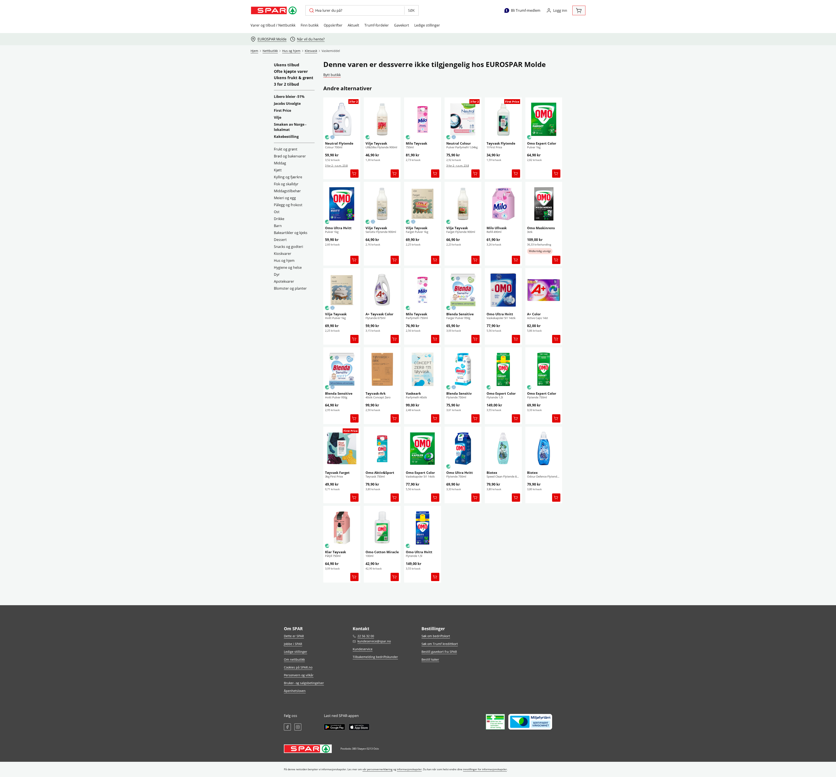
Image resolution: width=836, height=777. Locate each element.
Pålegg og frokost (288, 204)
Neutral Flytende (339, 143)
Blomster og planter (290, 288)
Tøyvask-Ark (376, 393)
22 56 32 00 (365, 636)
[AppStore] (359, 727)
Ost (277, 211)
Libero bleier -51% (289, 96)
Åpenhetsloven (295, 691)
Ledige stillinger (427, 25)
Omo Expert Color (541, 143)
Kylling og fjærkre (288, 177)
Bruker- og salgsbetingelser (304, 683)
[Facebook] (287, 727)
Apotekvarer (284, 281)
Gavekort (401, 25)
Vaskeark (413, 393)
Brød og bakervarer (290, 156)
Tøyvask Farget (337, 472)
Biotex (492, 472)
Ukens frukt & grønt (293, 77)
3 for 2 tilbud (286, 84)
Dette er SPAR (294, 636)
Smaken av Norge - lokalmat (290, 127)
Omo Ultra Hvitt (338, 228)
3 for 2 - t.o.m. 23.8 (336, 165)
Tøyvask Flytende (501, 143)
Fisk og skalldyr (286, 184)
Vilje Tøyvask (376, 143)
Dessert (280, 239)
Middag (280, 163)
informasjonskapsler (409, 769)
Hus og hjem (284, 260)
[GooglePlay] (334, 727)
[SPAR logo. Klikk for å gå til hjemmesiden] (274, 10)
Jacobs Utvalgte (287, 103)
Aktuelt (353, 25)
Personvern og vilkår (299, 675)
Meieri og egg (285, 198)
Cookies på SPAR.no (298, 667)
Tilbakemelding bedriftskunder (375, 657)
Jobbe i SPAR (293, 644)
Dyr (277, 274)
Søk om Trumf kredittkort (439, 644)
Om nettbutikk (294, 659)
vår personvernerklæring (377, 769)
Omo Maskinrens (541, 228)
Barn (278, 225)
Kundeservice (362, 649)
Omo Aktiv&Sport (380, 472)
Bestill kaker (430, 659)
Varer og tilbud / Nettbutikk (273, 25)
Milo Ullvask (497, 228)
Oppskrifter (333, 25)
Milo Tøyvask (416, 143)
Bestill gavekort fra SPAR (439, 652)
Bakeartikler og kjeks (290, 232)
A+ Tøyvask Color (379, 314)
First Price (282, 110)
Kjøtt (278, 170)
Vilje (277, 117)
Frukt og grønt (285, 149)
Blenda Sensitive (460, 314)
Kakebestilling (286, 136)
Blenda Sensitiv (459, 393)
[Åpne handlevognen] (578, 10)
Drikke (279, 218)
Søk (411, 10)
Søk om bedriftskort (435, 636)
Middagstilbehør (287, 191)
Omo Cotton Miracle (382, 552)
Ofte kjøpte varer (291, 71)
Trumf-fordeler (376, 25)
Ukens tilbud (286, 65)
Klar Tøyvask (335, 552)
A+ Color (534, 314)
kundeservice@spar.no (374, 641)
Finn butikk (310, 25)
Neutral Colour (458, 143)
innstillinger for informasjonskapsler (485, 769)
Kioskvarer (282, 253)
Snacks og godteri (288, 246)
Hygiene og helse (288, 267)
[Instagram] (297, 727)
